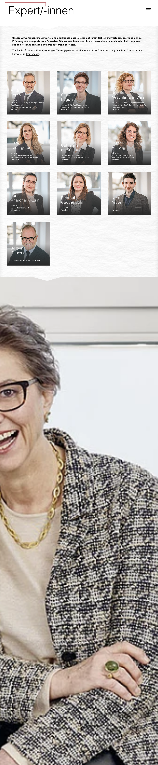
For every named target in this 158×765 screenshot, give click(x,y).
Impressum (32, 54)
